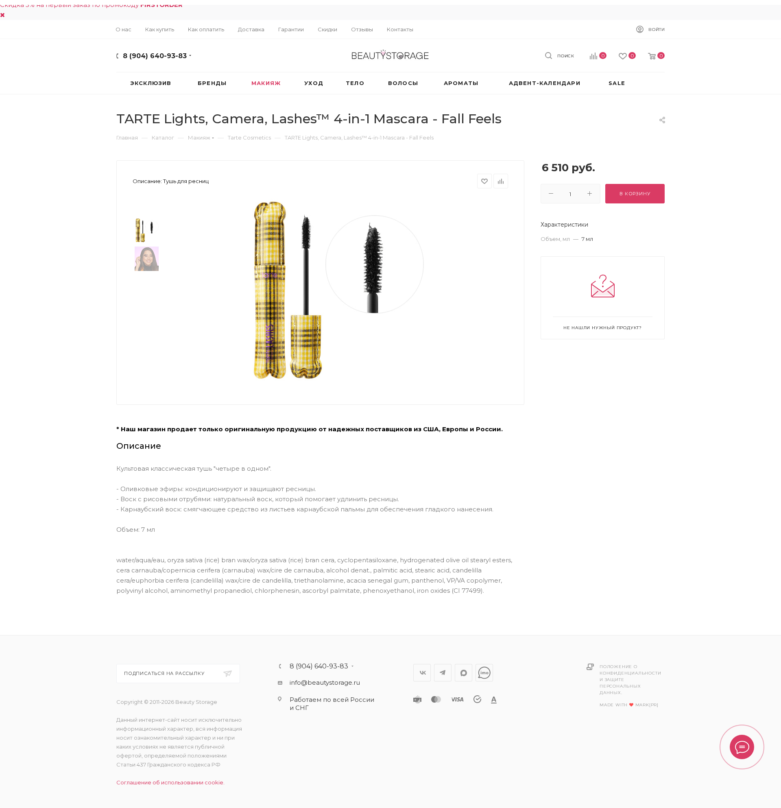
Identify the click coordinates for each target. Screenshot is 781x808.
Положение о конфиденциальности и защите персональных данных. (630, 679)
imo (484, 672)
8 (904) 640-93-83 (155, 56)
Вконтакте (422, 672)
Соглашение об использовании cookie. (170, 782)
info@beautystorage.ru (325, 682)
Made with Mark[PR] (629, 705)
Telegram (443, 672)
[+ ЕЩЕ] (650, 83)
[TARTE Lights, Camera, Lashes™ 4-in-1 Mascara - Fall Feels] (333, 290)
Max (463, 672)
